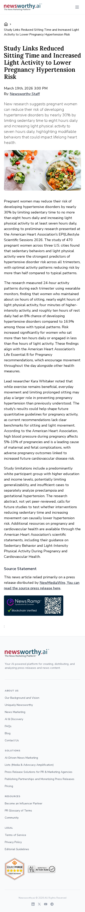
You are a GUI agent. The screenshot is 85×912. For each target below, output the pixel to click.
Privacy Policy (13, 842)
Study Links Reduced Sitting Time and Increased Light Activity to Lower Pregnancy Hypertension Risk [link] (41, 32)
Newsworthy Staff (25, 93)
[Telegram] (52, 904)
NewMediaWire (52, 582)
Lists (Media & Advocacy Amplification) (29, 765)
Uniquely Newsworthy (19, 705)
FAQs (8, 726)
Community (12, 818)
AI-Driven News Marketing (21, 758)
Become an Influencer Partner (23, 803)
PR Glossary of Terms (18, 810)
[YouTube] (45, 904)
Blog (7, 733)
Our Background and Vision (22, 698)
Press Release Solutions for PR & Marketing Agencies (38, 772)
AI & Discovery (14, 719)
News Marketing (15, 712)
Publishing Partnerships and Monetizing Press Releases (39, 779)
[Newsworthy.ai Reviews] (15, 869)
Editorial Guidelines (17, 849)
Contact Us (12, 740)
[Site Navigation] (77, 7)
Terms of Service (15, 835)
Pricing (9, 786)
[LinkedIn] (33, 904)
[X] (39, 904)
